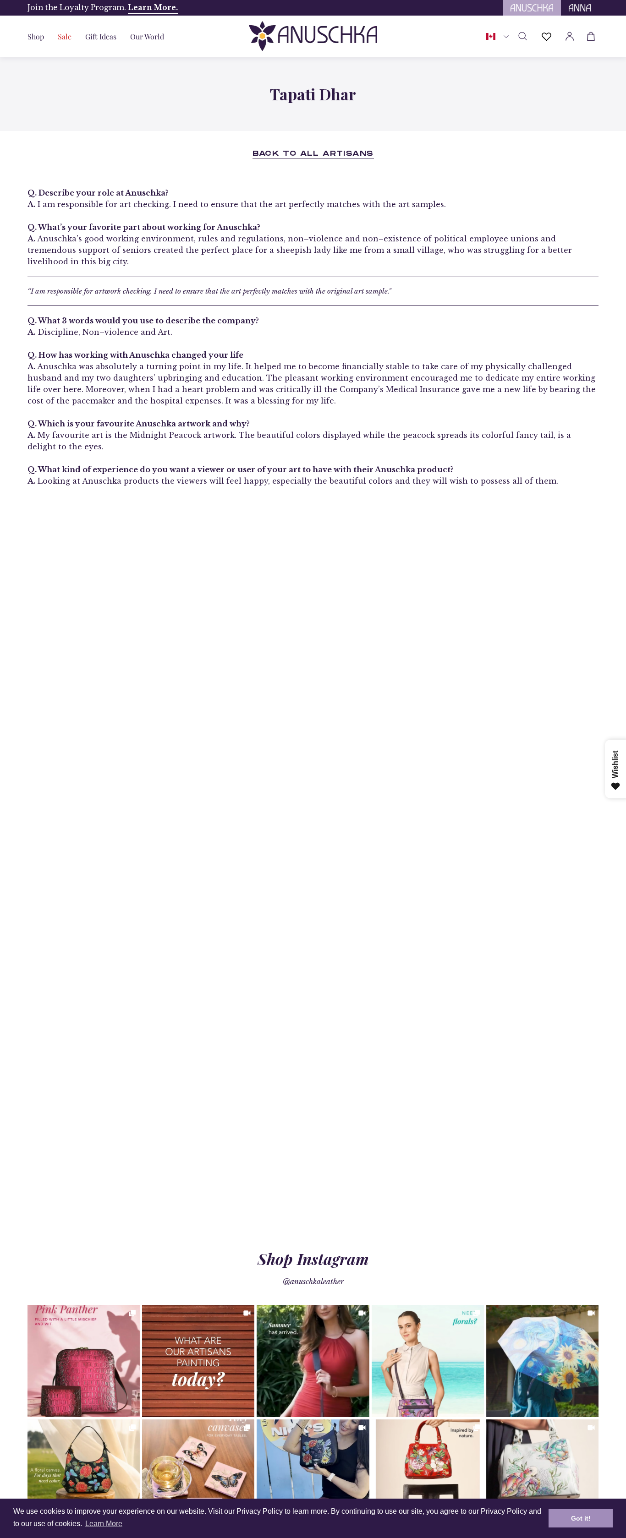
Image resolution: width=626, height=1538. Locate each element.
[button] (100, 36)
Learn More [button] (103, 1523)
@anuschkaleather (313, 1281)
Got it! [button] (581, 1518)
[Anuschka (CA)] (313, 36)
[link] (83, 1361)
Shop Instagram (313, 1259)
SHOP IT (83, 1361)
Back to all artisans (313, 154)
